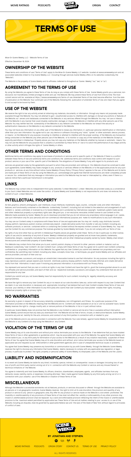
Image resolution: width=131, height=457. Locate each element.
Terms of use (90, 446)
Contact (114, 5)
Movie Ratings (20, 5)
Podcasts (44, 5)
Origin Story (55, 446)
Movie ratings (22, 446)
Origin (96, 5)
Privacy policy (108, 446)
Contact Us (72, 446)
